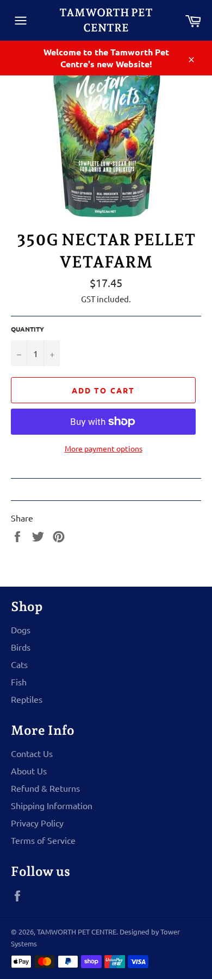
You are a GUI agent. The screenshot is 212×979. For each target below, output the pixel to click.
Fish (19, 681)
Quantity (27, 329)
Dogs (20, 629)
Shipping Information (51, 805)
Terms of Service (43, 840)
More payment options (103, 448)
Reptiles (26, 699)
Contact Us (32, 753)
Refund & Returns (45, 788)
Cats (19, 664)
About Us (29, 770)
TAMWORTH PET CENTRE (106, 20)
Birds (20, 646)
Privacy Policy (37, 822)
